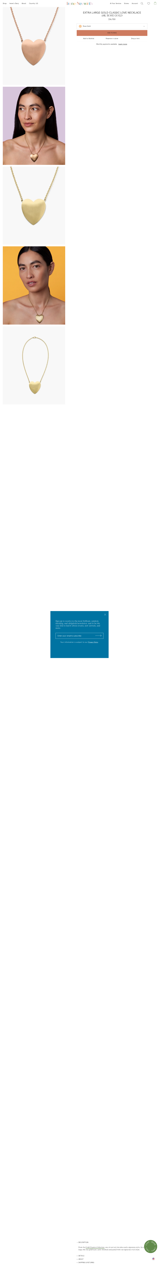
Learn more (122, 44)
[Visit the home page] (79, 3)
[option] (112, 26)
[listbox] (112, 26)
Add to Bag (112, 33)
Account (135, 3)
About (24, 3)
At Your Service (115, 3)
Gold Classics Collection (95, 1247)
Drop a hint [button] (135, 38)
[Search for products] (142, 3)
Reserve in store (112, 38)
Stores (126, 3)
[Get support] (150, 1246)
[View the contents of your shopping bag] (155, 3)
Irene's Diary (14, 3)
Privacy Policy (93, 642)
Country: (33, 3)
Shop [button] (5, 3)
